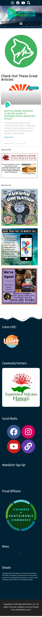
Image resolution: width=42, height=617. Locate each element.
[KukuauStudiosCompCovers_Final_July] (19, 225)
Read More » (9, 137)
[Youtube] (23, 2)
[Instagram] (12, 2)
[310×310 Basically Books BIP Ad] (19, 304)
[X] (19, 177)
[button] (21, 23)
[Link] (28, 446)
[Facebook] (17, 2)
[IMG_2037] (19, 264)
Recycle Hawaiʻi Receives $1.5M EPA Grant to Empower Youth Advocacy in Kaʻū (20, 114)
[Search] (28, 2)
